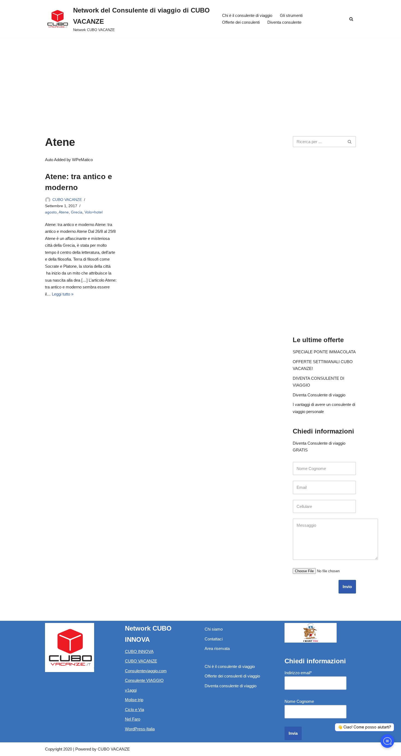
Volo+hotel (94, 212)
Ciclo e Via (134, 709)
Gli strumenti (291, 15)
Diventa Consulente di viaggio (319, 395)
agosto (51, 212)
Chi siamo (214, 629)
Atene (64, 212)
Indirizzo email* (298, 672)
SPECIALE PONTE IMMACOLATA (324, 352)
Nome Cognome (299, 701)
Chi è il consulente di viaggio (247, 15)
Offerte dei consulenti (241, 22)
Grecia (76, 212)
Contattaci (214, 639)
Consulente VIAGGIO (144, 680)
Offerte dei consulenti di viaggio (232, 676)
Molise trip (134, 699)
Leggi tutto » (62, 294)
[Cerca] (351, 19)
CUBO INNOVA (139, 651)
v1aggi (131, 690)
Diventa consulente (284, 22)
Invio (347, 586)
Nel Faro (132, 719)
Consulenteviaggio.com (146, 670)
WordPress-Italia (140, 729)
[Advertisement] (200, 79)
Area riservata (217, 648)
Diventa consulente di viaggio (230, 685)
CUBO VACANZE (67, 200)
